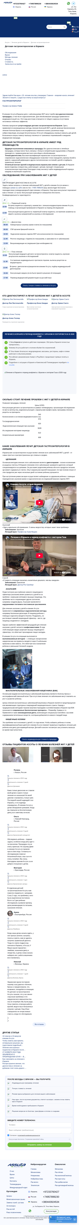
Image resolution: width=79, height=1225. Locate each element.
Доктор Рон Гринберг (26, 585)
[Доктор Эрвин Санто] (63, 299)
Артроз (9, 1196)
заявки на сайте (16, 188)
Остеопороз (11, 1206)
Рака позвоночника (13, 1212)
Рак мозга (34, 1182)
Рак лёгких (59, 1172)
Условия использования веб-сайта (45, 1216)
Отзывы (19, 34)
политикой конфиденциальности (29, 1135)
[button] (39, 1018)
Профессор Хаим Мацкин (27, 532)
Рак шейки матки (61, 1182)
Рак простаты (60, 1179)
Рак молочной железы (63, 1175)
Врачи (18, 27)
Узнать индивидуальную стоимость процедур (39, 739)
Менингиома (35, 1172)
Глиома (33, 1169)
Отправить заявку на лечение (39, 1145)
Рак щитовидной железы (64, 1185)
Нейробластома (37, 1179)
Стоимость (9, 62)
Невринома (35, 1175)
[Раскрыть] (74, 1219)
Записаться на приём (13, 64)
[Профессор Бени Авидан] (39, 299)
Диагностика (21, 29)
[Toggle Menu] (15, 18)
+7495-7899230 (37, 188)
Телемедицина (15, 1184)
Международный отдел (18, 1187)
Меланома (59, 1169)
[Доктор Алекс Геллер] (14, 314)
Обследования (10, 52)
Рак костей (10, 1209)
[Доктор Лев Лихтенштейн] (14, 299)
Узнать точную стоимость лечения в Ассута (39, 285)
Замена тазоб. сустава (15, 1202)
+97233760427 (19, 4)
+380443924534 (51, 4)
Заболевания (21, 25)
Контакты (13, 1181)
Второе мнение (22, 31)
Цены (18, 22)
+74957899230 (35, 4)
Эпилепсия (35, 1185)
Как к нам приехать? (24, 36)
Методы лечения (11, 57)
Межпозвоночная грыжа (15, 1199)
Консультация (51, 1211)
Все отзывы (39, 1024)
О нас (18, 20)
